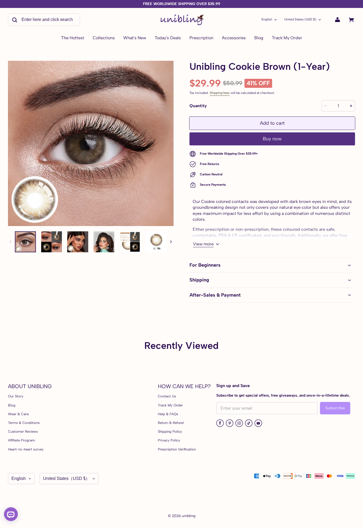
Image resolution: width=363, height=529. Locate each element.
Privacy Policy (169, 440)
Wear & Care (18, 414)
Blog (11, 405)
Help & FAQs (168, 414)
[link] (104, 38)
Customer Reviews (23, 431)
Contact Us (167, 396)
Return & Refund (171, 423)
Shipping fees (220, 93)
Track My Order (170, 405)
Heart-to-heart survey (26, 449)
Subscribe (335, 407)
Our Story (15, 396)
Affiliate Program (21, 440)
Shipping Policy (170, 431)
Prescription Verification (177, 449)
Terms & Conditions (24, 423)
